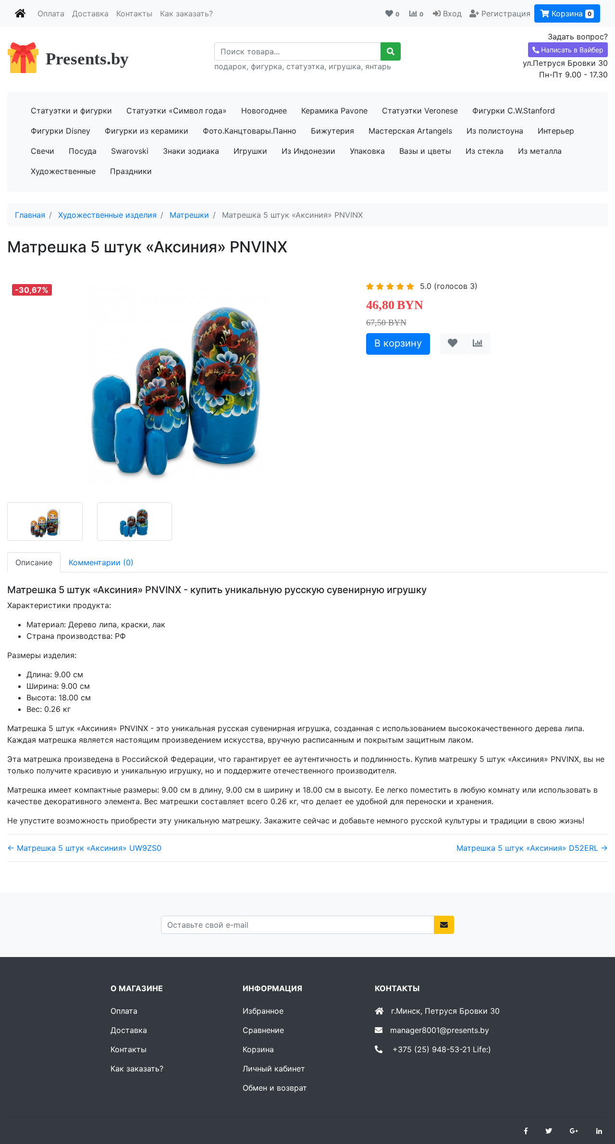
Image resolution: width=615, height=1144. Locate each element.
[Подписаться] (444, 925)
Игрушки (250, 151)
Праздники (131, 171)
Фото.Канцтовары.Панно (249, 131)
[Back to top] (593, 1098)
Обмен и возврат (275, 1088)
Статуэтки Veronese (420, 110)
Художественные (63, 171)
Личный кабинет (274, 1068)
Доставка (90, 13)
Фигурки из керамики (146, 131)
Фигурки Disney (60, 131)
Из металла (540, 151)
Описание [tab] (33, 562)
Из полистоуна (495, 131)
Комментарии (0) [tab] (101, 562)
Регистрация (505, 13)
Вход (452, 13)
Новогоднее (264, 110)
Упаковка (367, 151)
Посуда (83, 151)
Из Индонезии (308, 151)
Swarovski (129, 151)
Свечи (42, 151)
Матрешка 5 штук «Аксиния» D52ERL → (532, 848)
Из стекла (485, 151)
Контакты (134, 13)
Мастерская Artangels (410, 131)
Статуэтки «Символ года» (176, 110)
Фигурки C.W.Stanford (513, 110)
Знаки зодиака (191, 151)
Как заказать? (186, 13)
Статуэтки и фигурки (71, 110)
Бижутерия (332, 131)
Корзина (570, 13)
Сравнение (263, 1030)
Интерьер (556, 131)
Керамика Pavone (334, 110)
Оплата (50, 13)
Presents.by (87, 59)
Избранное (263, 1011)
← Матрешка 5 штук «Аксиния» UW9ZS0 (84, 848)
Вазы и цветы (425, 151)
